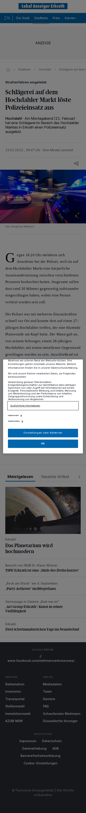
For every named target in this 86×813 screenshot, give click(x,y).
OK (43, 443)
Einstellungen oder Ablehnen (43, 432)
